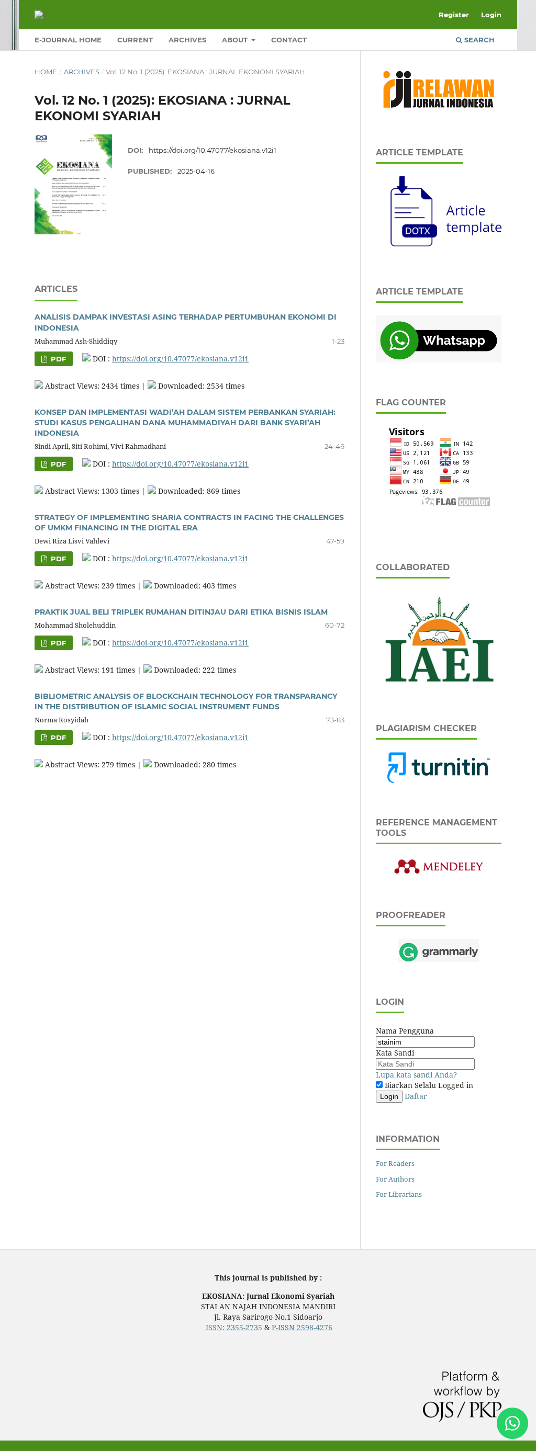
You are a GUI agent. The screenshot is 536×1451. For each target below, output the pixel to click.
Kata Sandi (395, 1053)
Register (454, 14)
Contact (289, 40)
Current (135, 40)
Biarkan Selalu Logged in (428, 1085)
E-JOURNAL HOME (68, 40)
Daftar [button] (416, 1096)
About (236, 40)
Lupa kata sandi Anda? (416, 1075)
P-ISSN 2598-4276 (302, 1327)
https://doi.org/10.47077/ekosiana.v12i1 (212, 150)
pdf (57, 359)
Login (491, 14)
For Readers (395, 1163)
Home (46, 71)
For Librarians (399, 1194)
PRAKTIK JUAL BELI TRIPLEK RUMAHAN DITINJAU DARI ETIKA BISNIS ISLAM (181, 612)
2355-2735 (244, 1327)
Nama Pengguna (405, 1031)
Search (478, 40)
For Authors (395, 1179)
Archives (187, 40)
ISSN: (215, 1327)
